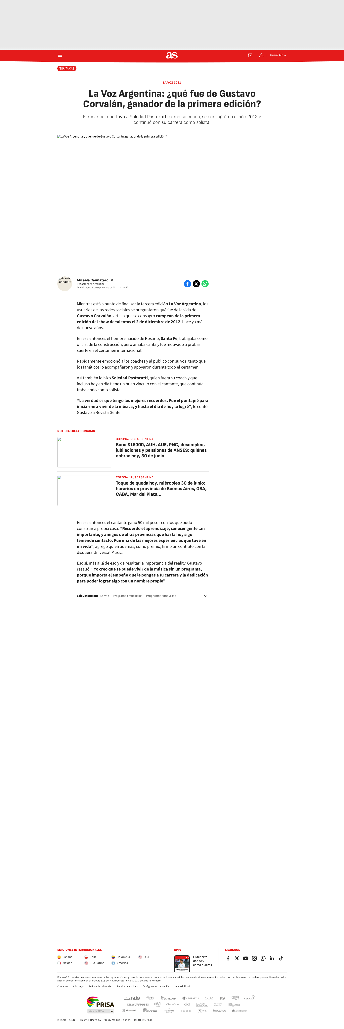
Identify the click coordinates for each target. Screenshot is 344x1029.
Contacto (62, 986)
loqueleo (220, 1011)
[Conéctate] (261, 55)
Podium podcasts (169, 1011)
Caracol (249, 997)
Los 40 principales (149, 997)
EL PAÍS (132, 997)
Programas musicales (127, 596)
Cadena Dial (187, 1004)
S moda (202, 1011)
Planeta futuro (218, 1004)
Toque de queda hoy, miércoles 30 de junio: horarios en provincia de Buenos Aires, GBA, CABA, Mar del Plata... (161, 488)
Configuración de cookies (157, 986)
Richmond (129, 1010)
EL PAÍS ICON (186, 1011)
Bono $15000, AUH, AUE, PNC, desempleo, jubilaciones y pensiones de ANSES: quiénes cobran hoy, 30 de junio (161, 450)
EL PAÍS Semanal (201, 1004)
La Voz (104, 596)
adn (235, 997)
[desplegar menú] (60, 55)
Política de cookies (127, 986)
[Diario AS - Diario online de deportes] (172, 55)
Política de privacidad (100, 986)
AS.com (222, 997)
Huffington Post (137, 1004)
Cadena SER (209, 997)
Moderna (150, 1011)
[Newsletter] (250, 55)
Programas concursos (161, 596)
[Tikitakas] (67, 68)
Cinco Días (173, 1004)
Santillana (168, 997)
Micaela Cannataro (92, 280)
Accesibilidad (182, 986)
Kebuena (234, 1004)
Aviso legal (78, 986)
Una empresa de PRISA (100, 1002)
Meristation (239, 1011)
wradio (157, 1004)
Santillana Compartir (190, 997)
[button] (206, 596)
